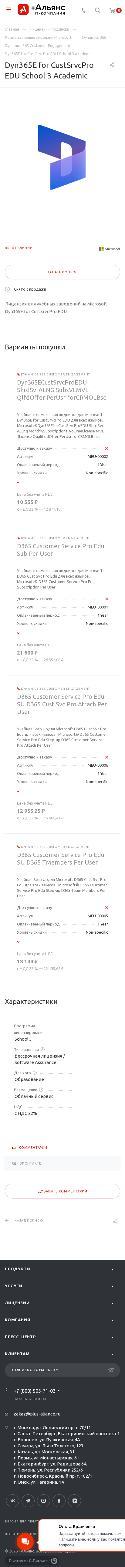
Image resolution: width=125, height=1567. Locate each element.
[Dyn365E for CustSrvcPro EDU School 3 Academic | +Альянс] (62, 157)
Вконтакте (12, 1500)
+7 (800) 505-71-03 (35, 1391)
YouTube (43, 1500)
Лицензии (17, 1303)
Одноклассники (59, 1500)
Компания (17, 1320)
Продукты (17, 1269)
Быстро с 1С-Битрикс (28, 1560)
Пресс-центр (20, 1337)
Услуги (13, 1286)
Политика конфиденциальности (37, 1534)
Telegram (28, 1500)
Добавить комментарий (62, 1191)
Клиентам (17, 1354)
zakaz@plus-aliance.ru (37, 1413)
